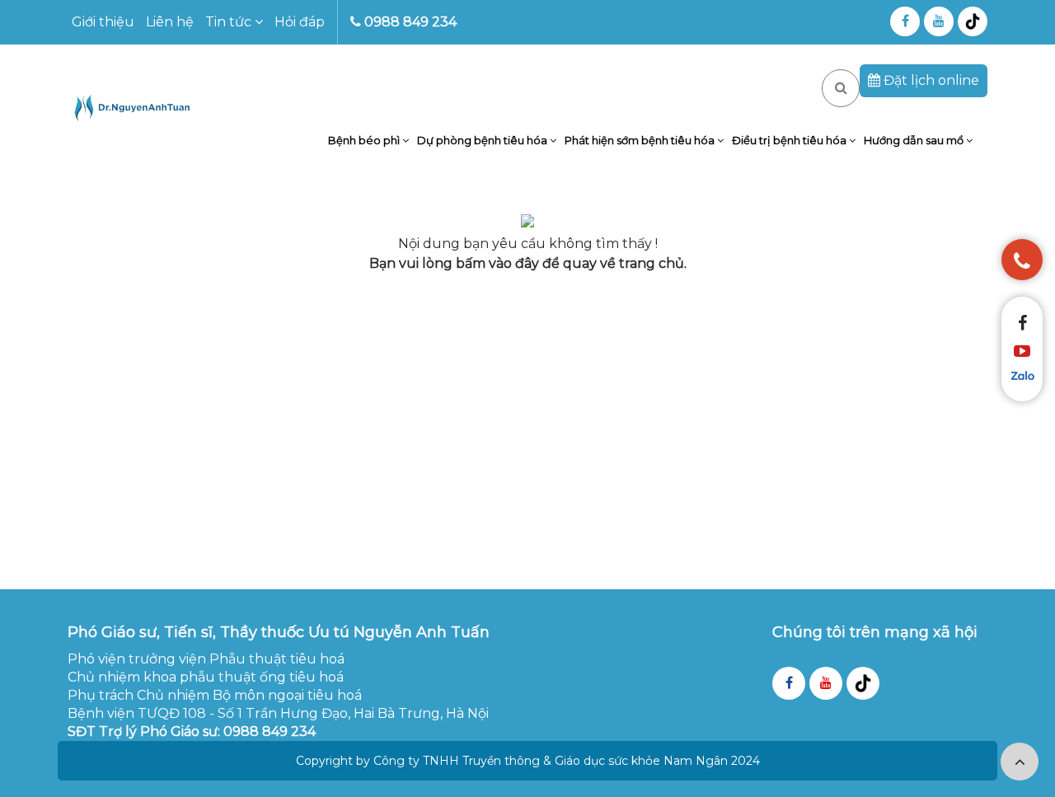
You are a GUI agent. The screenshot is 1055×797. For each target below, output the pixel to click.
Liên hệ (170, 22)
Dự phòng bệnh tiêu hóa (483, 140)
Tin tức (230, 22)
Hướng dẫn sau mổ (915, 140)
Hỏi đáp (299, 22)
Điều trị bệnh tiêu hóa (790, 140)
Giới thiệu (103, 22)
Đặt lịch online (929, 80)
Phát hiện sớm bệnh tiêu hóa (641, 140)
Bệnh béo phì (365, 140)
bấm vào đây (497, 263)
